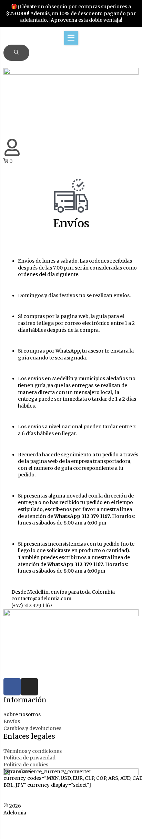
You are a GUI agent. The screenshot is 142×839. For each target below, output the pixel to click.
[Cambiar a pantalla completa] (32, 824)
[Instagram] (29, 686)
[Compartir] (53, 824)
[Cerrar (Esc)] (75, 824)
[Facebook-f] (12, 686)
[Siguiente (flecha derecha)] (32, 834)
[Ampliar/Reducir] (10, 824)
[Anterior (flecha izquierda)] (10, 834)
